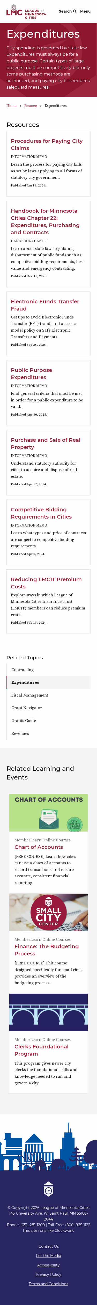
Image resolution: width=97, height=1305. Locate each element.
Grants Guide (23, 720)
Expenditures (25, 682)
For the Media (48, 1255)
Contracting (22, 669)
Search (65, 11)
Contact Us (49, 1246)
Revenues (20, 733)
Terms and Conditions (48, 1284)
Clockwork (64, 1230)
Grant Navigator (26, 707)
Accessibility (48, 1265)
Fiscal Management (29, 695)
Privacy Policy (48, 1274)
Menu (85, 11)
